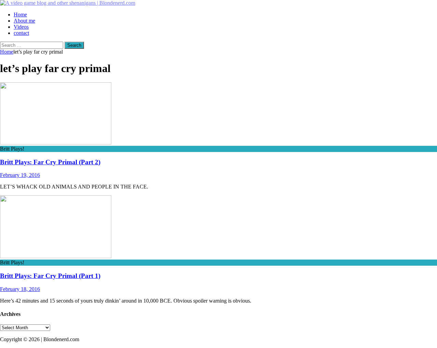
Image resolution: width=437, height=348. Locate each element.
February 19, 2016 (20, 175)
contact (21, 33)
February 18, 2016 (20, 289)
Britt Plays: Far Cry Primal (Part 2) (50, 162)
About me (24, 21)
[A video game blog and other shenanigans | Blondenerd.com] (67, 3)
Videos (21, 27)
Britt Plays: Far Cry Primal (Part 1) (50, 275)
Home (20, 14)
